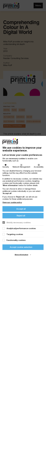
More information (21, 255)
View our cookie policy (12, 202)
